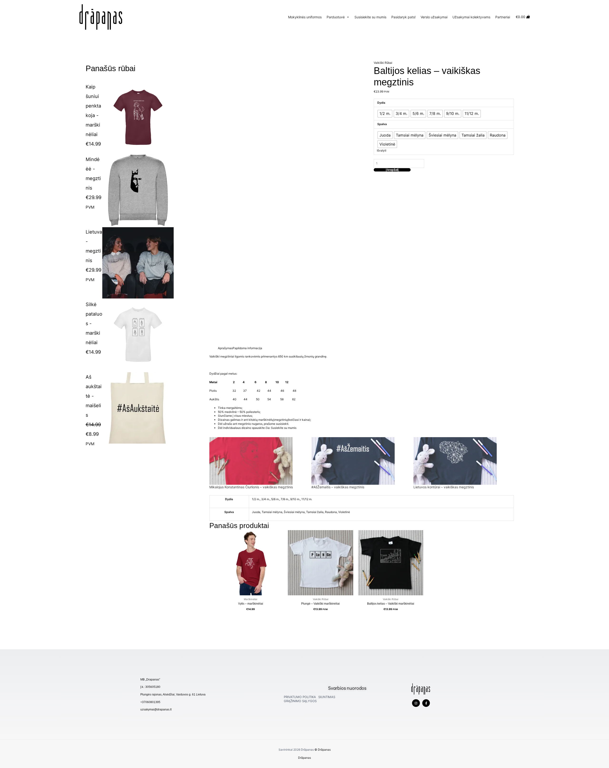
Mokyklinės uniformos (305, 17)
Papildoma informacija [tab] (247, 348)
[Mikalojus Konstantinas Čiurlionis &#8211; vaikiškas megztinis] (258, 461)
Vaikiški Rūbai (383, 62)
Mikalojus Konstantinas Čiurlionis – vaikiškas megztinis (251, 487)
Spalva (382, 124)
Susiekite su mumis (284, 428)
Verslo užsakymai (434, 17)
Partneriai (502, 17)
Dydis (381, 102)
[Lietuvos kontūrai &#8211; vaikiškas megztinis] (462, 461)
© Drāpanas (322, 749)
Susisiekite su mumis (370, 17)
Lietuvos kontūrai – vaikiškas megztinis (443, 487)
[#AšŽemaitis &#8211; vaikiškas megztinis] (360, 461)
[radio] (385, 113)
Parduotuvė (336, 17)
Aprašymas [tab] (225, 348)
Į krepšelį (392, 169)
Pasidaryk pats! (403, 17)
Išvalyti (381, 150)
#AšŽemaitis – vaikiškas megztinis (337, 487)
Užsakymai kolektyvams (471, 17)
